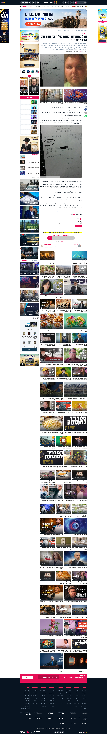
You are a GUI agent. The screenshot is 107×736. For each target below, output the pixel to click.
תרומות (42, 6)
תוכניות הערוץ (68, 687)
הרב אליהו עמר (44, 706)
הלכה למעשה (69, 693)
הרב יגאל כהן (44, 695)
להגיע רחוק (69, 700)
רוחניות (77, 695)
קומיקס (62, 698)
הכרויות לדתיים (51, 703)
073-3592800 (50, 713)
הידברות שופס (84, 703)
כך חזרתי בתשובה (68, 701)
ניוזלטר (85, 693)
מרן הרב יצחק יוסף (43, 692)
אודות (85, 708)
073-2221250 (73, 723)
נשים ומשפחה (34, 687)
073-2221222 (84, 713)
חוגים (62, 705)
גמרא (53, 692)
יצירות (62, 703)
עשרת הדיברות (51, 693)
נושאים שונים (51, 687)
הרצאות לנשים (35, 701)
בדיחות (62, 692)
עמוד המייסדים (84, 705)
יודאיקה (53, 706)
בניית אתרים (32, 732)
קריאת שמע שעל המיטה (25, 708)
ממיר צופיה (85, 722)
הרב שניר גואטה (43, 697)
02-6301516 (85, 720)
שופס (48, 6)
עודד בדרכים (69, 688)
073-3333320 (28, 715)
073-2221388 (62, 713)
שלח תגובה (78, 226)
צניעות (36, 697)
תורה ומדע (77, 698)
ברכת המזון (27, 695)
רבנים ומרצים (44, 687)
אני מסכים (60, 241)
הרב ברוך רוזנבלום (43, 700)
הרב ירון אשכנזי (44, 698)
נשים (78, 693)
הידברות (84, 687)
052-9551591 (61, 718)
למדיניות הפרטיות (58, 241)
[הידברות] (50, 3)
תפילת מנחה (27, 690)
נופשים (85, 700)
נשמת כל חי (27, 705)
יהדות (78, 688)
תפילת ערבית (26, 692)
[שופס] (35, 2)
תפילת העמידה (26, 693)
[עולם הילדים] (38, 2)
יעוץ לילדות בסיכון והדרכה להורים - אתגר (25, 713)
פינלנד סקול (52, 695)
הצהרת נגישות (83, 706)
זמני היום (53, 6)
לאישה (36, 688)
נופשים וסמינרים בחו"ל (60, 722)
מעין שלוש (27, 697)
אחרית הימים (52, 701)
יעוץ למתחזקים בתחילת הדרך (37, 712)
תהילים (27, 700)
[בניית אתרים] (37, 732)
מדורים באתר (76, 687)
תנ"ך (53, 690)
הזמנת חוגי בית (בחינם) (38, 717)
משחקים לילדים (60, 697)
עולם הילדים (65, 6)
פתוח (70, 695)
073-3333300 (73, 718)
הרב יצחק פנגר (44, 693)
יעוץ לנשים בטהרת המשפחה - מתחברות (82, 718)
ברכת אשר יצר (26, 706)
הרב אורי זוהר (44, 701)
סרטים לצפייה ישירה (60, 693)
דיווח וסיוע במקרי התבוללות (49, 717)
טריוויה (62, 700)
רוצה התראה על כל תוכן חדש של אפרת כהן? (60, 235)
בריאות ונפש (52, 700)
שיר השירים (27, 703)
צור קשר (39, 6)
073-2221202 (62, 723)
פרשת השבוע (76, 703)
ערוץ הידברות (84, 690)
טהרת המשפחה (34, 692)
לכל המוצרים (29, 349)
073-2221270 (28, 718)
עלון (50, 6)
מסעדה (71, 214)
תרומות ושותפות (83, 701)
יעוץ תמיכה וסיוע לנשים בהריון (59, 717)
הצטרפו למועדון (25, 6)
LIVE (31, 6)
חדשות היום (77, 692)
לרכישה (27, 325)
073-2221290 (39, 718)
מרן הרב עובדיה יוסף (43, 690)
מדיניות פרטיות (83, 688)
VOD (82, 6)
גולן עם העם (69, 697)
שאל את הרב (57, 6)
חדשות (78, 6)
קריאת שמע (27, 698)
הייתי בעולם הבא (68, 705)
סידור (28, 687)
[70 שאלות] (33, 2)
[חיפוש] (76, 2)
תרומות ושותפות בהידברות (72, 712)
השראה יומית (69, 703)
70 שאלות (61, 6)
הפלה (36, 698)
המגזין (78, 690)
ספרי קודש (52, 705)
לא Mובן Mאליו (68, 690)
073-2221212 (73, 713)
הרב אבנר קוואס (43, 705)
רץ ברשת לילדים (60, 690)
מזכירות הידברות (84, 712)
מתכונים (36, 690)
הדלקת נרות (35, 693)
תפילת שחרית (26, 688)
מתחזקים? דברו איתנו (24, 2)
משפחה (77, 697)
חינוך (53, 698)
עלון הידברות (84, 692)
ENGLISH (35, 6)
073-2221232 (39, 713)
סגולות (53, 697)
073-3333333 (84, 723)
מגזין (80, 6)
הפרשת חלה (35, 703)
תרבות (78, 700)
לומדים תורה (52, 688)
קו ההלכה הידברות (73, 717)
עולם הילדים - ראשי (60, 688)
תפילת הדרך (27, 701)
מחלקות (45, 6)
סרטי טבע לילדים (60, 701)
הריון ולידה (35, 700)
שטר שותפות (74, 6)
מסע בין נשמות (69, 698)
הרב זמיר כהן (69, 6)
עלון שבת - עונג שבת (61, 712)
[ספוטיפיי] (30, 2)
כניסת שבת (84, 698)
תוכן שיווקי (77, 706)
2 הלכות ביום (84, 695)
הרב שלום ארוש (43, 703)
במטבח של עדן (68, 692)
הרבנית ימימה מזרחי (34, 695)
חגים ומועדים (76, 705)
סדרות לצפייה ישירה (60, 695)
